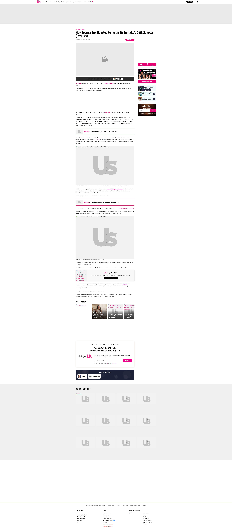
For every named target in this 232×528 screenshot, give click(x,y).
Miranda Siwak (79, 39)
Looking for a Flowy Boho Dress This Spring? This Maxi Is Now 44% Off (110, 275)
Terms (108, 363)
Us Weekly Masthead (81, 514)
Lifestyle (63, 2)
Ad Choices (105, 522)
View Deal (110, 277)
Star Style (58, 2)
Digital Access (146, 513)
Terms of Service (106, 513)
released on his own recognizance (96, 139)
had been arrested (107, 112)
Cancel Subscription (147, 522)
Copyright (105, 516)
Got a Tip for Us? (81, 516)
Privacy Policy (113, 363)
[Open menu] (35, 2)
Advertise (145, 524)
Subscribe (190, 1)
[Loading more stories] (85, 402)
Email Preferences (81, 518)
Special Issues (146, 518)
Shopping (71, 2)
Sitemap (79, 522)
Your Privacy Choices (107, 520)
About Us (79, 513)
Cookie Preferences (107, 518)
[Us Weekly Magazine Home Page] (38, 1)
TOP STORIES (129, 39)
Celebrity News (45, 2)
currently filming (111, 189)
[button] (194, 2)
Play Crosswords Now (147, 81)
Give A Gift (145, 516)
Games (75, 2)
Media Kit (79, 520)
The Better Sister (119, 189)
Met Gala (86, 2)
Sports (67, 2)
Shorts (89, 2)
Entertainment (52, 2)
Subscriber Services (147, 520)
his (126, 208)
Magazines (80, 2)
